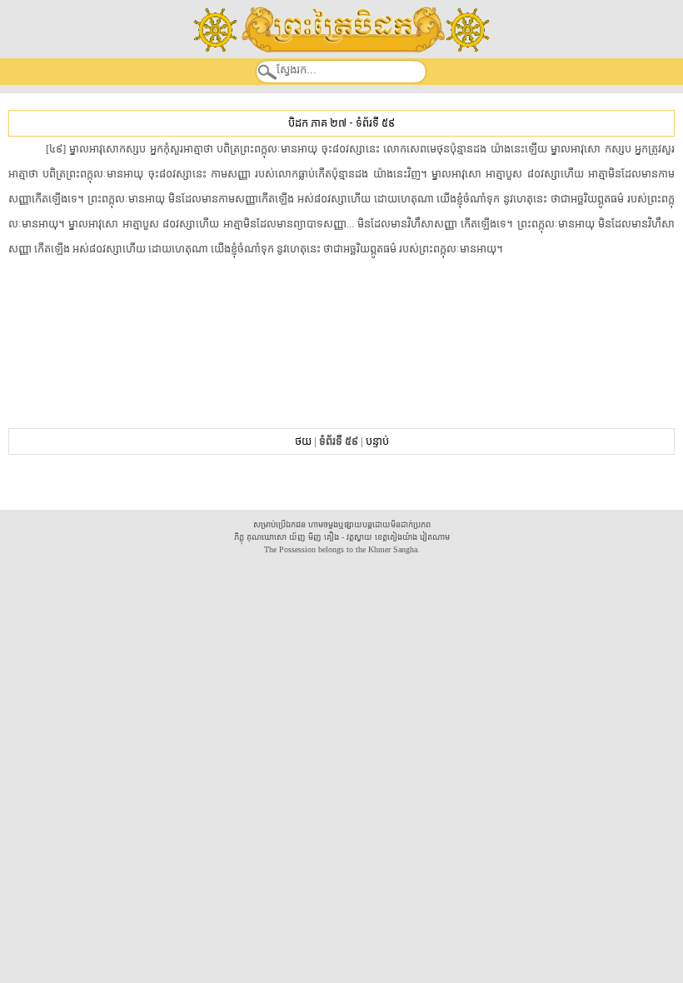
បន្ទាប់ (377, 441)
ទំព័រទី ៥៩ (375, 123)
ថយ (303, 441)
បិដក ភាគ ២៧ (317, 123)
